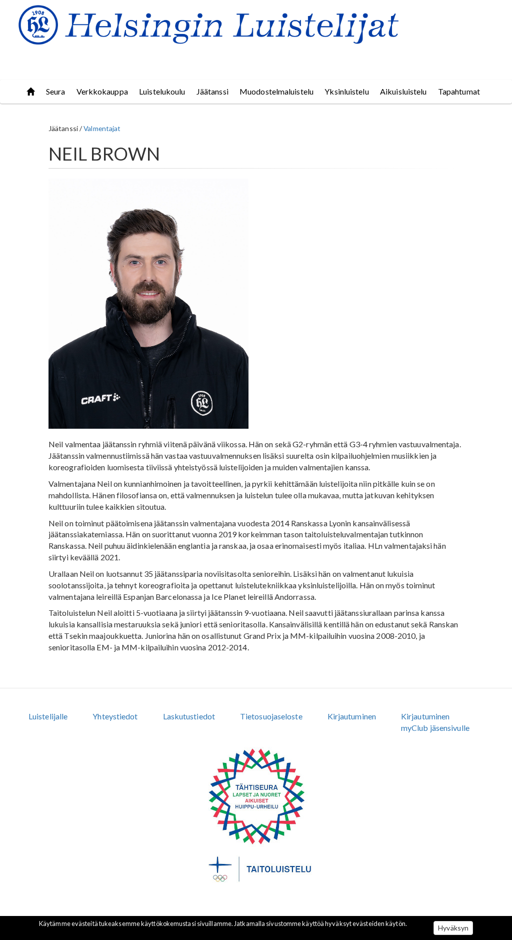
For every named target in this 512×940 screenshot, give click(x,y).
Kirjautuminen (352, 716)
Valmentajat (102, 128)
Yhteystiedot (115, 716)
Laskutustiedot (189, 716)
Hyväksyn (453, 927)
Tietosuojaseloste (271, 716)
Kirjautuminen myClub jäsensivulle (435, 721)
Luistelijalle (48, 716)
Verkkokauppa (102, 91)
